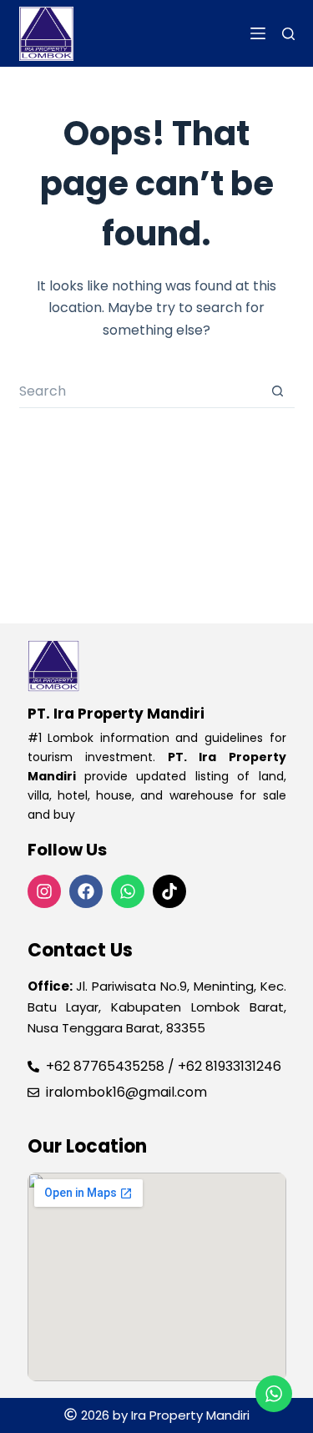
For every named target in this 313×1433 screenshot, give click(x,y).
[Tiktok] (169, 891)
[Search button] (278, 391)
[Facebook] (86, 891)
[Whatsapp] (127, 891)
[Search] (288, 34)
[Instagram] (44, 891)
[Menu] (257, 33)
